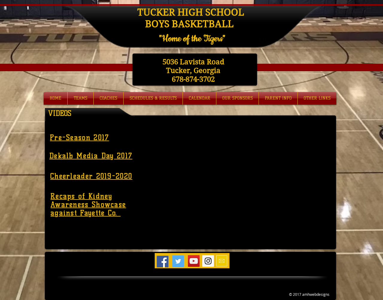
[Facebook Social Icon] (162, 261)
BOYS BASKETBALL (190, 24)
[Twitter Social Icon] (178, 261)
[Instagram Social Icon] (208, 261)
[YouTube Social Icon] (194, 261)
